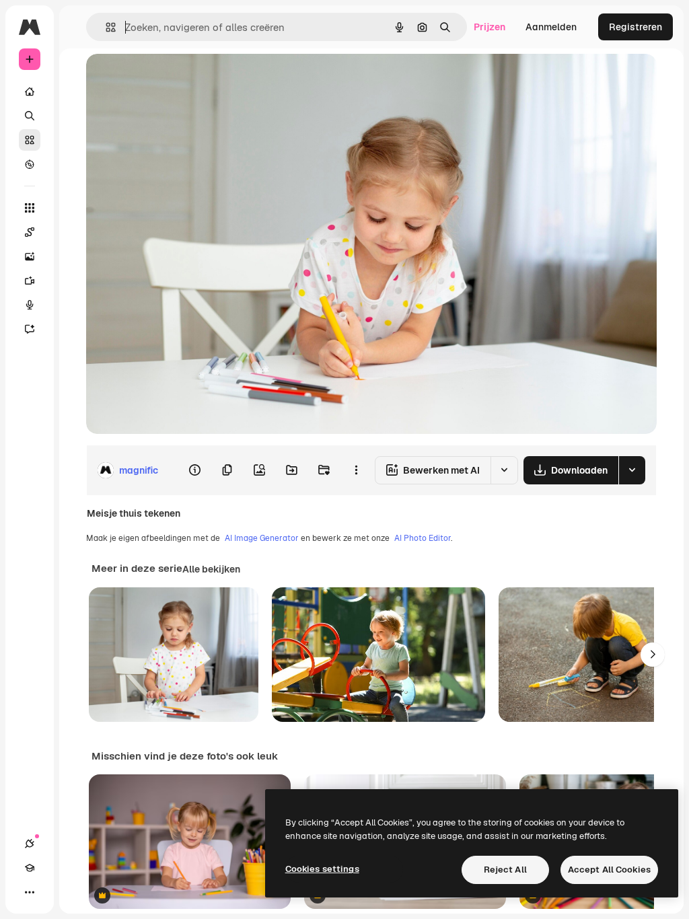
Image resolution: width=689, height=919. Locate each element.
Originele (174, 79)
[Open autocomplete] (105, 27)
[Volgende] (653, 654)
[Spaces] (29, 232)
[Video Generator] (29, 280)
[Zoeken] (29, 115)
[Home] (29, 91)
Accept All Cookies (609, 869)
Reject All (505, 869)
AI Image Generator (262, 538)
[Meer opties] (355, 470)
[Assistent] (29, 329)
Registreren (635, 27)
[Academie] (29, 868)
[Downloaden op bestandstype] (631, 470)
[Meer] (29, 892)
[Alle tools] (29, 208)
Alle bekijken (211, 569)
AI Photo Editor (422, 538)
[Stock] (29, 140)
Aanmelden (551, 27)
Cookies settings (322, 869)
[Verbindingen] (29, 843)
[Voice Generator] (29, 305)
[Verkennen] (29, 164)
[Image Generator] (29, 256)
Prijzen (489, 27)
